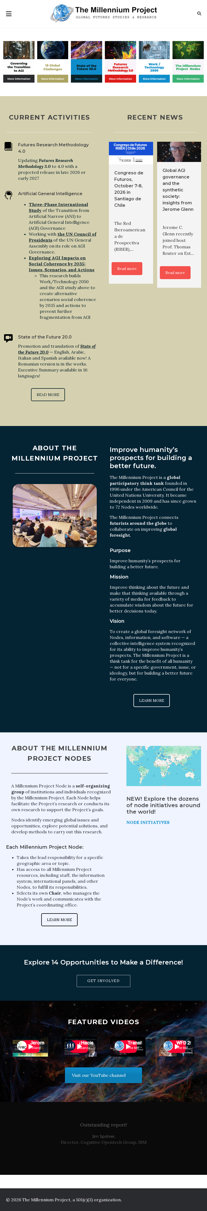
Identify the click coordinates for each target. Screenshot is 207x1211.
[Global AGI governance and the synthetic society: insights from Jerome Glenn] (179, 152)
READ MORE (48, 394)
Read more (127, 268)
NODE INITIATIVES (148, 822)
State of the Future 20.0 (45, 337)
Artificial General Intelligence (50, 193)
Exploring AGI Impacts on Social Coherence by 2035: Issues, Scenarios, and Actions (61, 263)
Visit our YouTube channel (99, 1075)
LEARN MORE (151, 700)
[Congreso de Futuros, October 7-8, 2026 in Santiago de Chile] (131, 153)
